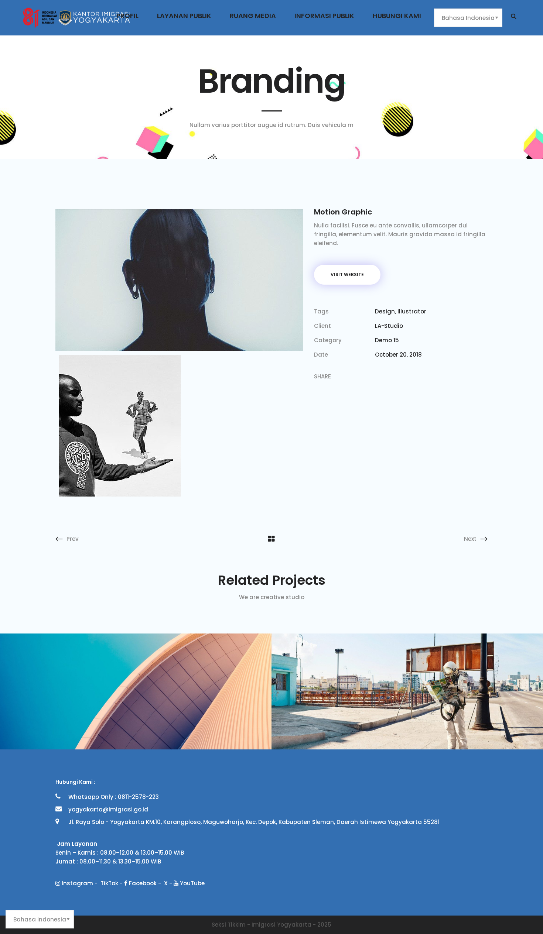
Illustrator (411, 311)
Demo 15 (387, 340)
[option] (136, 691)
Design (385, 311)
